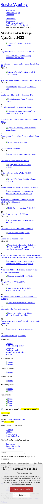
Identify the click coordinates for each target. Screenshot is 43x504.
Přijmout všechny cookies (21, 489)
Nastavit (21, 495)
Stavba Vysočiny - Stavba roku (17, 25)
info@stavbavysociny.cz (16, 419)
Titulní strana (11, 19)
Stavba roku (10, 21)
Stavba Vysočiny (14, 4)
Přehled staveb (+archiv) (15, 23)
